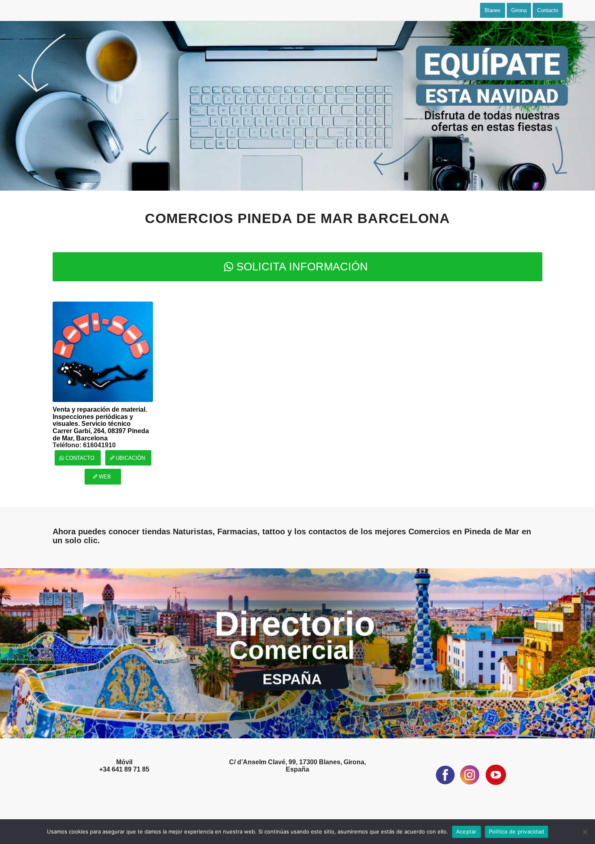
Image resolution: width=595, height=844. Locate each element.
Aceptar (466, 831)
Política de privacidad (516, 831)
